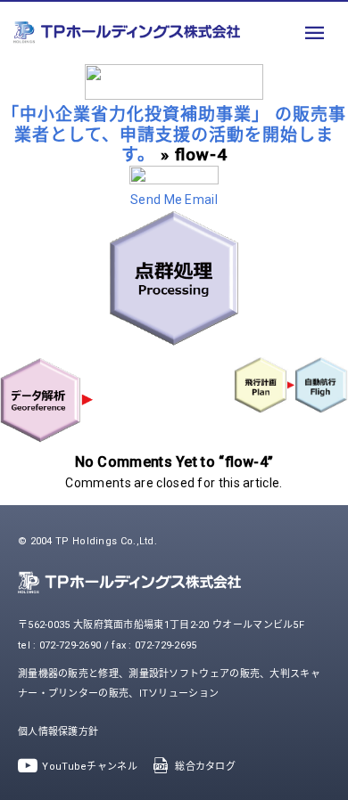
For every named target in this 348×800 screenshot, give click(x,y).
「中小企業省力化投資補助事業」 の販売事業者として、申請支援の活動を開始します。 (174, 134)
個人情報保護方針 (58, 732)
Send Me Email (174, 199)
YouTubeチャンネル (89, 766)
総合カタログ (205, 766)
